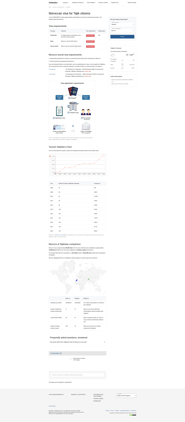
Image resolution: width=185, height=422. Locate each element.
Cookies (117, 410)
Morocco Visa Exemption (58, 7)
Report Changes (132, 2)
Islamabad (52, 69)
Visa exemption (91, 2)
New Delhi (52, 74)
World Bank (63, 234)
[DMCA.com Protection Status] (132, 415)
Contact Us (133, 410)
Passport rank (114, 2)
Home (50, 7)
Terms (112, 410)
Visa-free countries (103, 2)
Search (122, 36)
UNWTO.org (57, 234)
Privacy (108, 410)
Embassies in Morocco (78, 2)
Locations (65, 2)
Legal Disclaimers (124, 410)
